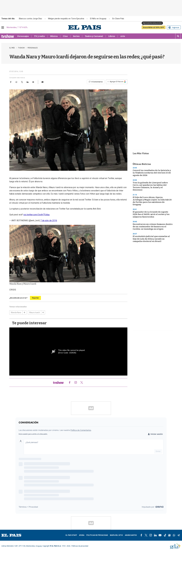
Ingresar (175, 27)
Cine (65, 36)
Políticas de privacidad (97, 535)
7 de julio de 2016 (48, 220)
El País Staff (71, 535)
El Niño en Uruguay (98, 19)
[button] (42, 82)
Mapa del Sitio (116, 535)
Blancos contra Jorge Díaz (30, 19)
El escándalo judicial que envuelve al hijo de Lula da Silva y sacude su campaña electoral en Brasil (151, 238)
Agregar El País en (115, 81)
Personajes (23, 36)
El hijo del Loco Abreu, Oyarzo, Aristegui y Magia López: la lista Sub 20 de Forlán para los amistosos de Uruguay (152, 201)
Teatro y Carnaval (94, 36)
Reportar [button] (35, 298)
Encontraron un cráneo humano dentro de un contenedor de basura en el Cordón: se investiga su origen (153, 226)
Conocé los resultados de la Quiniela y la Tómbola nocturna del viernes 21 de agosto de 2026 (152, 172)
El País (12, 48)
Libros (111, 36)
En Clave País (118, 19)
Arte (122, 36)
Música (54, 36)
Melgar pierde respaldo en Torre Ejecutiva (66, 19)
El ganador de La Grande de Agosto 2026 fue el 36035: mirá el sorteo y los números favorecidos (151, 214)
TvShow (21, 48)
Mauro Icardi (34, 312)
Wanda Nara (16, 312)
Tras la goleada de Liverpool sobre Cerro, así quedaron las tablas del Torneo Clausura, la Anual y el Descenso (150, 186)
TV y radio (39, 36)
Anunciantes (131, 535)
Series (76, 36)
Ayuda (81, 535)
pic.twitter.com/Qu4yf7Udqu (37, 214)
